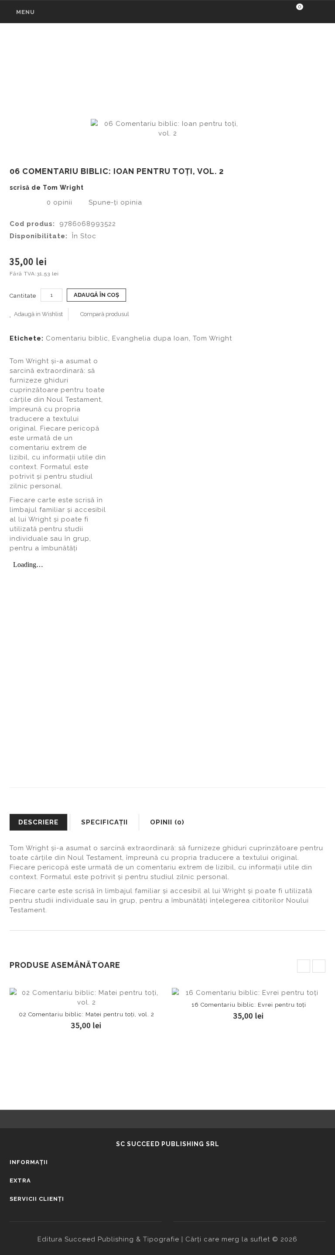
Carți (93, 68)
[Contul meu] (316, 12)
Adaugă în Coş (87, 999)
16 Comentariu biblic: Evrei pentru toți (248, 1004)
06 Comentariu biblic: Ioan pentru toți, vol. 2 (190, 68)
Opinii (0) (167, 822)
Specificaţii (104, 822)
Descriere (38, 822)
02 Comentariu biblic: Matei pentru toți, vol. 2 (86, 1014)
